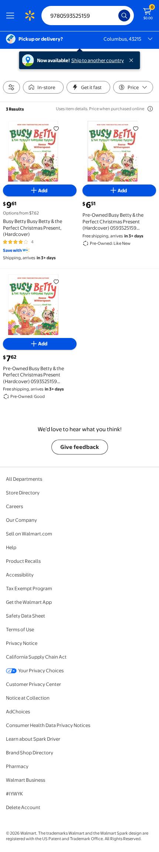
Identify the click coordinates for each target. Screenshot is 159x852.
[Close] (132, 60)
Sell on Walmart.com (29, 534)
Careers (14, 506)
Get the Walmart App (29, 602)
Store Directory (23, 493)
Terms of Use (20, 629)
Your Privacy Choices (41, 670)
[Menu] (12, 15)
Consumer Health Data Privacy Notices (48, 725)
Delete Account (23, 807)
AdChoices (18, 711)
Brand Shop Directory (29, 752)
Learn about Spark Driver (33, 739)
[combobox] (87, 15)
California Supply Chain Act (36, 657)
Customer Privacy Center (33, 684)
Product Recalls (23, 561)
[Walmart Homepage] (29, 15)
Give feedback (79, 446)
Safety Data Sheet (25, 616)
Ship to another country (97, 60)
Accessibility (20, 575)
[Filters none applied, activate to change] (11, 87)
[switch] (43, 87)
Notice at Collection (28, 698)
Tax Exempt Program (29, 588)
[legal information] (150, 109)
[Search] (124, 15)
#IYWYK (14, 794)
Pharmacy (17, 766)
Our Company (21, 520)
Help (11, 547)
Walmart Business (25, 780)
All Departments (24, 479)
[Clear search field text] (114, 15)
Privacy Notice (21, 643)
